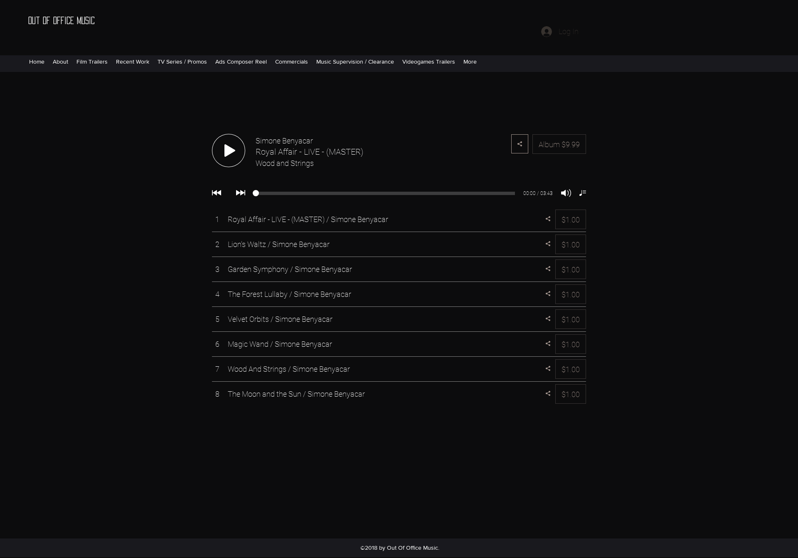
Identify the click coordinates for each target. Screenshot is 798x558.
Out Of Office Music (61, 20)
